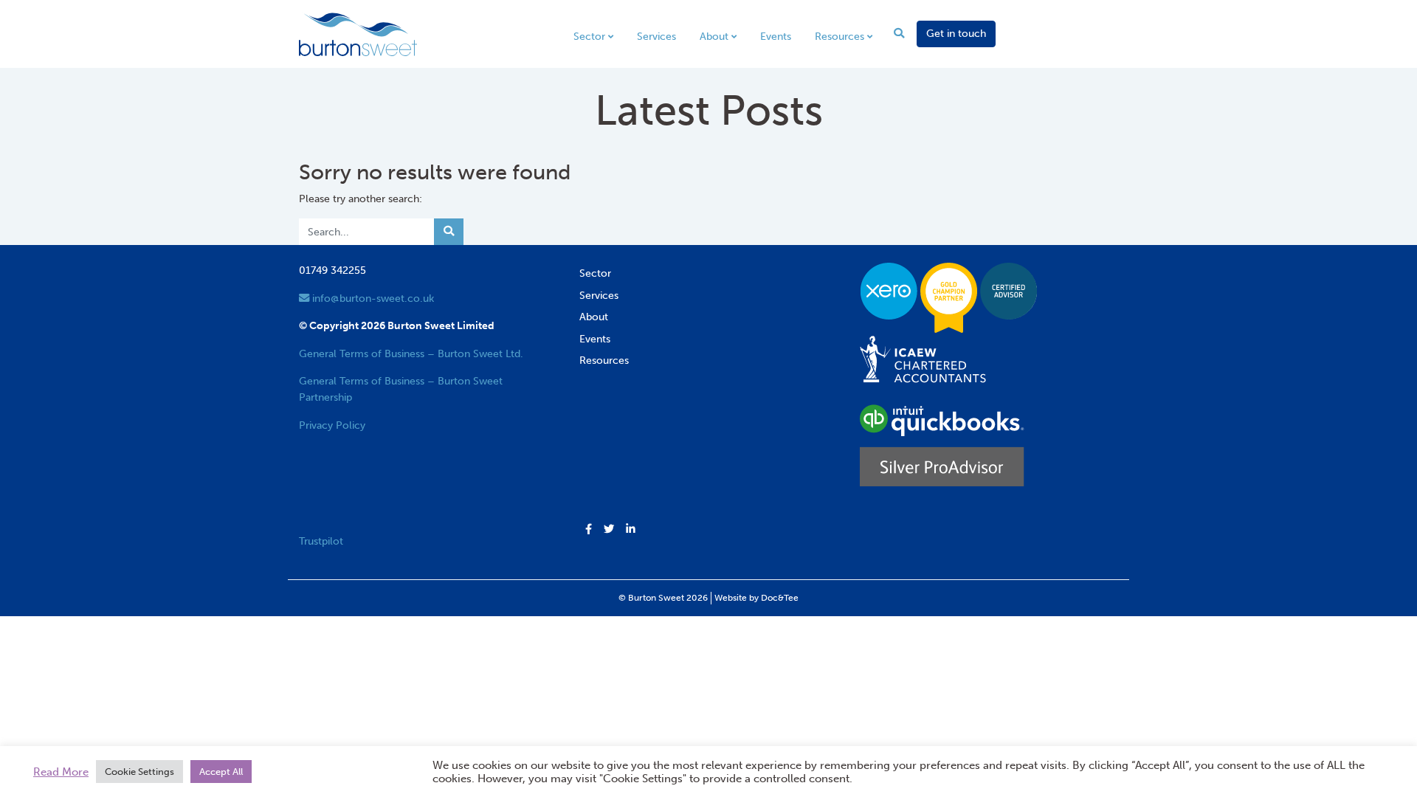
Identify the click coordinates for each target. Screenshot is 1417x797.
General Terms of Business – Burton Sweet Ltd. (411, 353)
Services (656, 36)
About (714, 36)
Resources (839, 36)
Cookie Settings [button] (139, 771)
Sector (589, 36)
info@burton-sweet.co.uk (371, 298)
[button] (588, 530)
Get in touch (956, 33)
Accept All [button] (221, 771)
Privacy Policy (332, 425)
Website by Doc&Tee (756, 597)
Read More (61, 772)
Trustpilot (321, 541)
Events (775, 36)
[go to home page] (358, 33)
